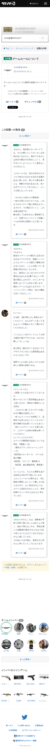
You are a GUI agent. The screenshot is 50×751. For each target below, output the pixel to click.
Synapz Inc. (27, 745)
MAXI (31, 651)
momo (44, 651)
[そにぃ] (31, 627)
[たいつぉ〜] (4, 313)
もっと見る (25, 659)
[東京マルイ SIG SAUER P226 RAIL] (31, 677)
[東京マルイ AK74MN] (31, 694)
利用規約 (13, 730)
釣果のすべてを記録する (25, 736)
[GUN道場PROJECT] (7, 29)
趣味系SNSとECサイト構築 (25, 741)
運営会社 (39, 725)
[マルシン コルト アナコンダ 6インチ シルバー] (6, 677)
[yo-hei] (6, 644)
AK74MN (31, 701)
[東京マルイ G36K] (19, 694)
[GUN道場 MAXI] (4, 145)
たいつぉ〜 (17, 313)
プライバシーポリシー (32, 730)
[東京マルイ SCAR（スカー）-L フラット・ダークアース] (6, 694)
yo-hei (6, 651)
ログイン (31, 565)
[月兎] (19, 644)
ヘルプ (10, 725)
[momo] (44, 644)
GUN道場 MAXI (28, 32)
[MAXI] (31, 644)
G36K (18, 701)
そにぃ (31, 634)
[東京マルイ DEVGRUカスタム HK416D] (19, 677)
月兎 (19, 651)
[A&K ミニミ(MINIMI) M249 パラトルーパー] (44, 694)
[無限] (19, 627)
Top (7, 48)
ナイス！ (13, 102)
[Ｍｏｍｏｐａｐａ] (44, 627)
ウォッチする (33, 102)
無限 (19, 634)
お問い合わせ (25, 725)
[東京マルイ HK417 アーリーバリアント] (44, 677)
